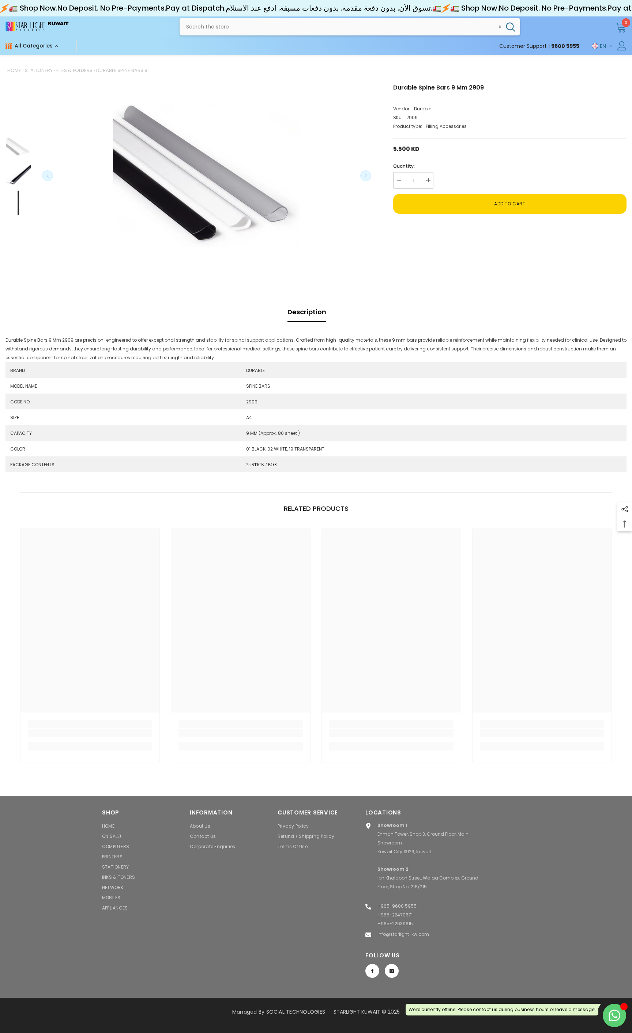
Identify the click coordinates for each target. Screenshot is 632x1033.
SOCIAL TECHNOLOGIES (296, 1011)
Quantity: (404, 166)
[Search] (350, 26)
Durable (422, 109)
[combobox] (340, 26)
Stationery (39, 70)
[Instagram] (392, 971)
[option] (206, 175)
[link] (90, 733)
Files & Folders (74, 70)
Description (306, 311)
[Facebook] (372, 971)
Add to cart (510, 204)
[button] (500, 26)
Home (14, 70)
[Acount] (622, 45)
